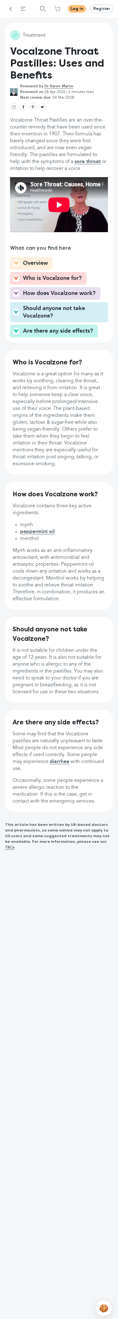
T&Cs (9, 847)
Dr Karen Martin (58, 86)
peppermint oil (37, 531)
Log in (76, 9)
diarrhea (59, 761)
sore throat (88, 161)
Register (101, 9)
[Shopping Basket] (57, 9)
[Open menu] (23, 9)
